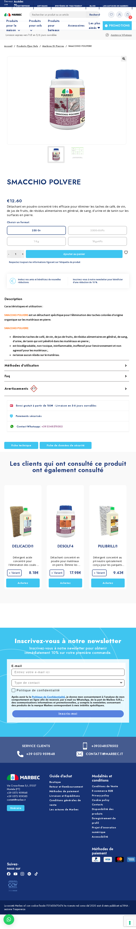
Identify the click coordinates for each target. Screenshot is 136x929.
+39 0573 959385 (17, 796)
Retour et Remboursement (66, 786)
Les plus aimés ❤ (94, 25)
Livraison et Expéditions (64, 796)
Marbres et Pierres (53, 46)
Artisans (42, 6)
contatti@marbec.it (16, 800)
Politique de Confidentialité (48, 696)
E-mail (17, 665)
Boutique (55, 782)
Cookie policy (100, 800)
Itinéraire (15, 808)
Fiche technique (21, 445)
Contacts (97, 804)
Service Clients (36, 746)
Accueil (8, 46)
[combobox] (67, 683)
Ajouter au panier (74, 254)
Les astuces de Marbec (115, 6)
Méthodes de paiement (64, 791)
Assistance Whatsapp (121, 35)
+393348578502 (52, 426)
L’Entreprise (23, 6)
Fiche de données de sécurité (65, 445)
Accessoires (76, 26)
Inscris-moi (68, 713)
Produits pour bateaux (54, 25)
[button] (124, 59)
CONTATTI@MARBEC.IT (104, 754)
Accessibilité (100, 836)
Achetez (23, 583)
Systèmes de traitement (68, 6)
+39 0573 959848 (40, 754)
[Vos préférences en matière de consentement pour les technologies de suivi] (129, 922)
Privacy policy (100, 795)
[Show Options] (121, 683)
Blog (92, 6)
